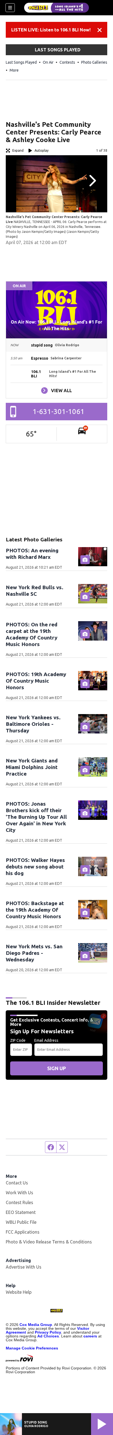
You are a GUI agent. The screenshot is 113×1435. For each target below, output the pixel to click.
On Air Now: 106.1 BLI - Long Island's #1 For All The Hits (56, 325)
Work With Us (19, 1192)
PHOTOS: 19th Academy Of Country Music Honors (36, 680)
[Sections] (10, 7)
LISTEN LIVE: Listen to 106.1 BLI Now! (51, 29)
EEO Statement (21, 1212)
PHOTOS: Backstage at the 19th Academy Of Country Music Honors (35, 909)
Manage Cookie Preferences (32, 1348)
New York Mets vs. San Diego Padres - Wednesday (34, 952)
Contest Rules (19, 1202)
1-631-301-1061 (58, 411)
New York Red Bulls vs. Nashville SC (34, 590)
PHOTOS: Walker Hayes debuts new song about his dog (35, 866)
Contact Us (17, 1182)
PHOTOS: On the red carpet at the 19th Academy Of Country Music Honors (31, 634)
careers (90, 1336)
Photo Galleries (94, 62)
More (14, 70)
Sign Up (56, 1068)
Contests (67, 62)
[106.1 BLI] (56, 7)
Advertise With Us (23, 1266)
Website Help (19, 1292)
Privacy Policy (48, 1332)
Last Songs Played (21, 62)
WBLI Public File (21, 1222)
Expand (18, 150)
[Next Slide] (92, 180)
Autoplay (42, 150)
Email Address (46, 1040)
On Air (48, 62)
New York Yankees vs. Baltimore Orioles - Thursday (33, 723)
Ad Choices (48, 1336)
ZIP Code (18, 1040)
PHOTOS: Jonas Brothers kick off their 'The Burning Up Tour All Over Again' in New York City (36, 817)
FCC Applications (22, 1231)
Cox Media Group (35, 1324)
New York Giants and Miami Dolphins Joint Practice (32, 767)
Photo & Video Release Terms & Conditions (49, 1241)
